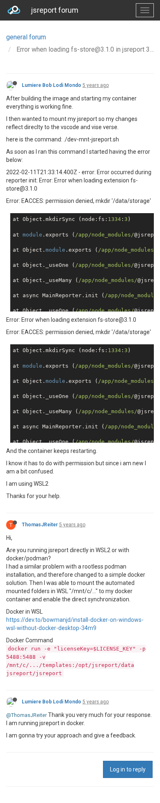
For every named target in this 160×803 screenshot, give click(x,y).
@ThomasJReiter (26, 715)
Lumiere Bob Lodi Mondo (51, 85)
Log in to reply (128, 769)
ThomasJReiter (40, 525)
